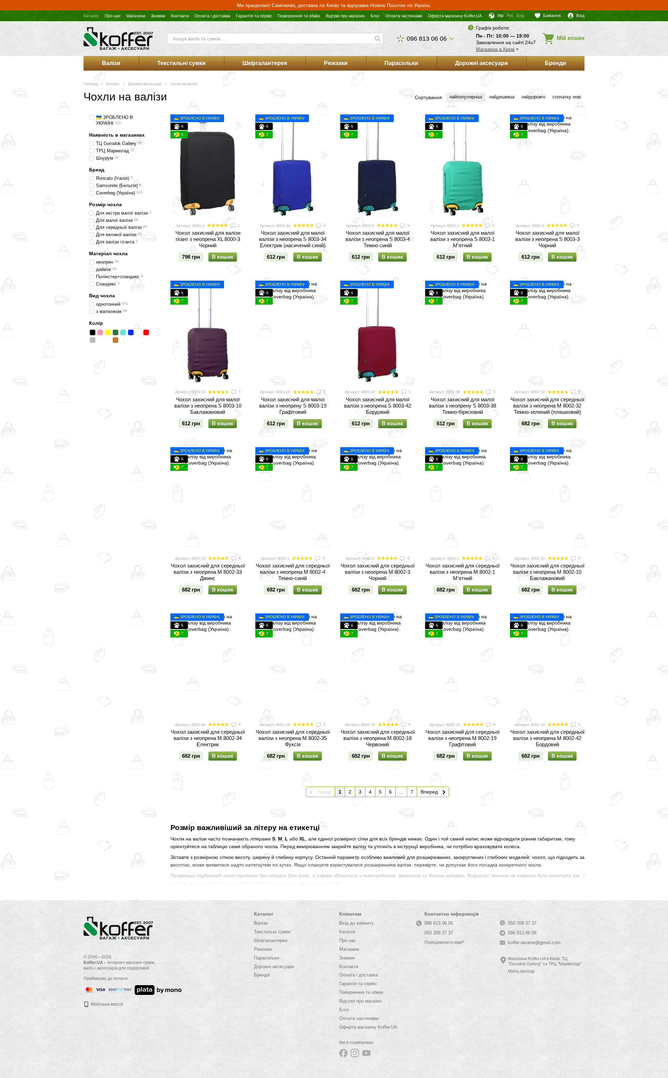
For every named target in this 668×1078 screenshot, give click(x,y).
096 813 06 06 (427, 38)
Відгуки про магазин (345, 16)
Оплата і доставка (212, 16)
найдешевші (502, 96)
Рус (510, 16)
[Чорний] (92, 332)
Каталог (91, 16)
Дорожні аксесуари (481, 63)
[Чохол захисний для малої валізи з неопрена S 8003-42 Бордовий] (377, 332)
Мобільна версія (106, 1004)
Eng (520, 16)
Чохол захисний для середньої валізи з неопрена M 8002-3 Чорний (378, 572)
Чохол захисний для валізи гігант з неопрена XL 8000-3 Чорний (207, 239)
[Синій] (130, 332)
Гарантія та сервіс (254, 16)
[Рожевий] (100, 332)
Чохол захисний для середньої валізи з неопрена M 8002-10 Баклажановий (547, 572)
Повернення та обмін (299, 16)
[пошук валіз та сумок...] (377, 38)
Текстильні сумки (181, 63)
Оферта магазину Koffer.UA (455, 16)
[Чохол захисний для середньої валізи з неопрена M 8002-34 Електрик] (207, 664)
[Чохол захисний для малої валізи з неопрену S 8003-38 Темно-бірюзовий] (462, 332)
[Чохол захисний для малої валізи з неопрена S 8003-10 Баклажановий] (207, 332)
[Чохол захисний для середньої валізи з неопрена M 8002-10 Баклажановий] (547, 498)
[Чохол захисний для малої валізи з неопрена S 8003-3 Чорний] (547, 165)
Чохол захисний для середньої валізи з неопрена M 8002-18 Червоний (378, 738)
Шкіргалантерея (264, 63)
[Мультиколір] (138, 332)
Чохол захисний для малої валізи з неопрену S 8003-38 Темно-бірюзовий (462, 405)
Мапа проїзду (521, 971)
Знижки (158, 16)
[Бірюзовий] (123, 332)
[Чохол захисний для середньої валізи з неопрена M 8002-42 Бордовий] (547, 664)
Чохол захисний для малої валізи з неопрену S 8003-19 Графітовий (292, 405)
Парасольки (401, 63)
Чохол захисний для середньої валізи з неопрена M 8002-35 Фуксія (293, 738)
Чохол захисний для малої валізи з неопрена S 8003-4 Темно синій (377, 239)
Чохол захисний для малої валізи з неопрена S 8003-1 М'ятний (462, 239)
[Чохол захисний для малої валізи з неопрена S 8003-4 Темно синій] (377, 165)
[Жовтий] (107, 332)
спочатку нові (566, 96)
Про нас (113, 16)
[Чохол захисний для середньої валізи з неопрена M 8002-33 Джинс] (207, 498)
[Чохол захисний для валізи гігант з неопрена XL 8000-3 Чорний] (207, 165)
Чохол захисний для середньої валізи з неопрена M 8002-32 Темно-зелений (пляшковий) (547, 405)
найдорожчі (534, 96)
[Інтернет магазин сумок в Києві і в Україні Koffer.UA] (118, 927)
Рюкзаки (336, 63)
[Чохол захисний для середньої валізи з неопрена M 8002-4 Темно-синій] (292, 498)
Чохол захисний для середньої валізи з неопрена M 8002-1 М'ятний (463, 572)
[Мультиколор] (100, 340)
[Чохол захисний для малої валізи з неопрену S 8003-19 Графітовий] (292, 332)
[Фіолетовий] (107, 340)
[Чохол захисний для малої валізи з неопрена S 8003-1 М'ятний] (462, 165)
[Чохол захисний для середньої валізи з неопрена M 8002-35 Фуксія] (292, 664)
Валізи (111, 63)
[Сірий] (92, 340)
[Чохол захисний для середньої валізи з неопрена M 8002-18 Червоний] (377, 664)
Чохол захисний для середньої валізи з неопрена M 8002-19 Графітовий (463, 738)
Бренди (555, 63)
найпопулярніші (466, 96)
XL (302, 839)
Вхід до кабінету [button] (356, 923)
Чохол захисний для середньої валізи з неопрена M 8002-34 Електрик (208, 738)
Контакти (180, 16)
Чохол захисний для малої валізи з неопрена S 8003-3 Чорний (547, 239)
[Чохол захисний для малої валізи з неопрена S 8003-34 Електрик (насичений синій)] (292, 165)
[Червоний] (146, 332)
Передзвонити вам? (444, 942)
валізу (359, 846)
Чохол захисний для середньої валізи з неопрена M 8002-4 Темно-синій (293, 572)
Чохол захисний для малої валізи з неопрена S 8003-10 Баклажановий (207, 405)
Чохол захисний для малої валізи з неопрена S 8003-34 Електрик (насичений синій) (292, 239)
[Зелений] (115, 332)
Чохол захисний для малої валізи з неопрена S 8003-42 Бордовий (377, 405)
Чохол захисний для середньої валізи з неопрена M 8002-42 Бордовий (547, 738)
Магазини (135, 16)
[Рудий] (115, 340)
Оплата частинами (403, 16)
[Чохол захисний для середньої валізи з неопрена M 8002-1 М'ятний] (462, 498)
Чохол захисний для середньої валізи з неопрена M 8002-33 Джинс (208, 572)
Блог (375, 16)
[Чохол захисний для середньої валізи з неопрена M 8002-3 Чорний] (377, 498)
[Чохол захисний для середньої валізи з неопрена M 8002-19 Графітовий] (462, 664)
